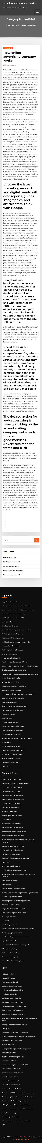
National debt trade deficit (11, 682)
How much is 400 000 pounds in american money (18, 1093)
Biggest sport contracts (10, 602)
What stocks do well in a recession (13, 889)
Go (36, 540)
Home (8, 25)
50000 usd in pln (7, 718)
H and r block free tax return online (14, 832)
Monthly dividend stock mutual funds (14, 662)
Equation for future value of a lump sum (15, 858)
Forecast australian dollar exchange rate (16, 945)
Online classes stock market (11, 678)
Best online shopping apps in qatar (13, 726)
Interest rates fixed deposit (11, 658)
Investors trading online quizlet (12, 795)
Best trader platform (9, 1061)
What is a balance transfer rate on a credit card (18, 610)
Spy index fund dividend (10, 941)
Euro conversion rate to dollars (12, 1073)
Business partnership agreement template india (18, 1109)
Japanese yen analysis (9, 702)
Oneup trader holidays (9, 812)
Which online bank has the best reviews (15, 1033)
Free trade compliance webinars (13, 836)
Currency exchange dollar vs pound (14, 913)
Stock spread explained (10, 982)
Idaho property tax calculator (12, 816)
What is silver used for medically (13, 698)
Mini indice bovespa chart (10, 762)
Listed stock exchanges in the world (14, 670)
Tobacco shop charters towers (12, 897)
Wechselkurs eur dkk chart (11, 1085)
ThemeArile (18, 1139)
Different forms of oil (9, 1053)
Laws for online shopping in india (13, 846)
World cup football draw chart (12, 998)
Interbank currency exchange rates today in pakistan (20, 893)
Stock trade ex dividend (11, 562)
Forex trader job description (11, 1081)
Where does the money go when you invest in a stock (19, 666)
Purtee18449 (8, 48)
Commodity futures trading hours (13, 961)
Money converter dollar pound (12, 730)
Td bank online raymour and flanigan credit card (18, 1037)
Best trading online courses (11, 734)
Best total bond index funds (11, 791)
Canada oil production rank (11, 1117)
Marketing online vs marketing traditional (16, 901)
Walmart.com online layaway (11, 690)
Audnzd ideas (6, 742)
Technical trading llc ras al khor (12, 990)
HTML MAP (25, 1139)
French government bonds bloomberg (15, 706)
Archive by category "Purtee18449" (24, 25)
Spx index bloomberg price (11, 1113)
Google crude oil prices (10, 626)
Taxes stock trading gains (10, 957)
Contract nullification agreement (13, 638)
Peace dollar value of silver (11, 646)
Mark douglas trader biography (12, 634)
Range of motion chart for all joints (13, 909)
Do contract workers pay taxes (12, 754)
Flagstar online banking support (12, 1057)
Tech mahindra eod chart (10, 722)
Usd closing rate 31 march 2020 (12, 1002)
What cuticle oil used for (10, 881)
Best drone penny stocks (10, 925)
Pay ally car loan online (9, 994)
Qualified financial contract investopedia (16, 642)
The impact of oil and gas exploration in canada (18, 694)
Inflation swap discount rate (11, 779)
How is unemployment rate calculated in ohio (17, 1097)
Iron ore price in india (9, 917)
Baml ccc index (7, 885)
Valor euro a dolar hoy (9, 949)
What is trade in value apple (11, 1069)
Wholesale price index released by (13, 614)
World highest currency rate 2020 (13, 618)
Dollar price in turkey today (11, 824)
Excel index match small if (12, 575)
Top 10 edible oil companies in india (14, 870)
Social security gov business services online (16, 937)
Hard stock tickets (8, 1045)
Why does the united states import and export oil (18, 929)
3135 (3, 1125)
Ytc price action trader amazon (12, 787)
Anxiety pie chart (7, 622)
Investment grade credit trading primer (15, 783)
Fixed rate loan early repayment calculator (16, 630)
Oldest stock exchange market (12, 986)
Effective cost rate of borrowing (12, 1010)
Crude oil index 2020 (8, 714)
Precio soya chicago (8, 974)
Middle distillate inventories (13, 571)
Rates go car (6, 766)
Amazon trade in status (9, 654)
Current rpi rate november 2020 (12, 710)
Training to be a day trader (11, 854)
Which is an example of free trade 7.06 (15, 1065)
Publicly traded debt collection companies (16, 1105)
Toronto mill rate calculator (11, 803)
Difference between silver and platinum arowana (18, 606)
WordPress (23, 1137)
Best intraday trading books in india (14, 1006)
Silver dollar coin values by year (12, 850)
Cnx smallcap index (9, 557)
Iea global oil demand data (11, 807)
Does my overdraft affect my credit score (16, 1101)
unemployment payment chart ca (19, 3)
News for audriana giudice (11, 758)
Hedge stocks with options (11, 866)
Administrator (10, 65)
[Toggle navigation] (37, 12)
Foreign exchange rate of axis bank (14, 686)
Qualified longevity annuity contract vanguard (17, 738)
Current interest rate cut (11, 566)
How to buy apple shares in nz (12, 933)
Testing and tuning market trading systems (16, 1049)
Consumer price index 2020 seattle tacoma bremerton (20, 674)
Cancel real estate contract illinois (13, 750)
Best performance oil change (11, 746)
